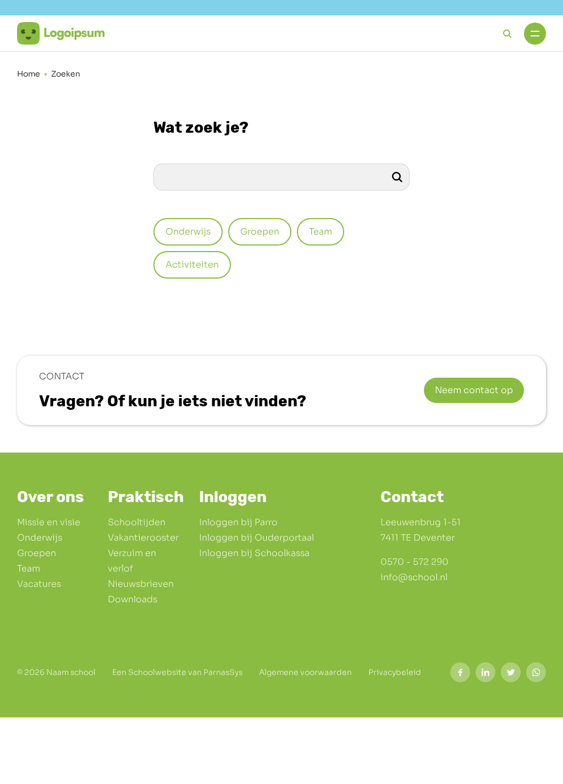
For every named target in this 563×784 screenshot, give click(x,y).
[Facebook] (460, 672)
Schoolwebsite (157, 672)
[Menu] (535, 34)
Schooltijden (136, 522)
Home (28, 74)
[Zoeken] (397, 177)
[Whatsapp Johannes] (536, 672)
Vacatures (39, 584)
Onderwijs (39, 537)
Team (28, 568)
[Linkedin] (485, 672)
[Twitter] (511, 672)
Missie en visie (48, 522)
